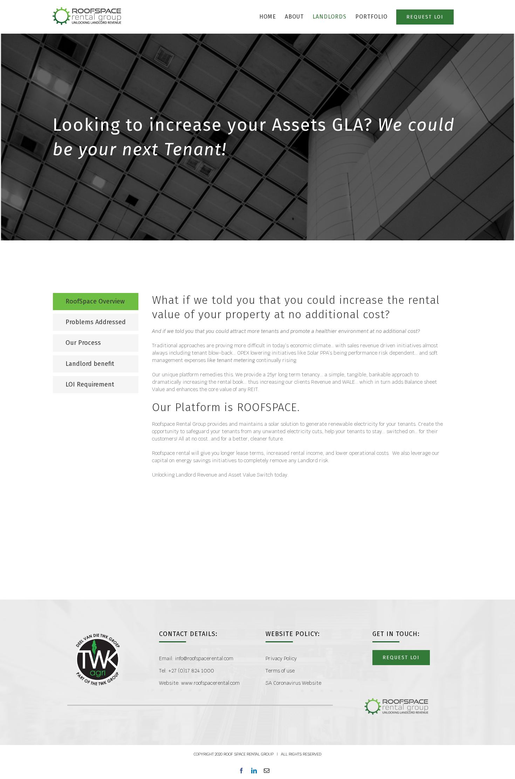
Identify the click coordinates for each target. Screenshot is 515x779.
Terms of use (280, 671)
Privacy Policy (281, 658)
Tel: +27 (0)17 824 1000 (186, 671)
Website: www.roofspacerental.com (199, 683)
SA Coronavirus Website (293, 683)
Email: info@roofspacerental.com (196, 658)
